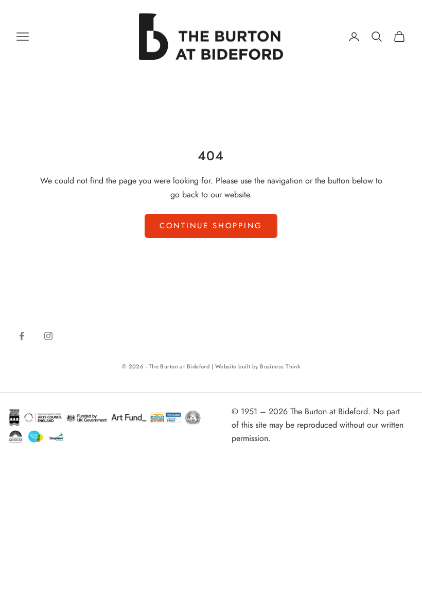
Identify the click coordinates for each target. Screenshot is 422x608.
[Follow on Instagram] (48, 336)
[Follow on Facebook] (21, 336)
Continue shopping (211, 225)
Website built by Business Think (258, 366)
